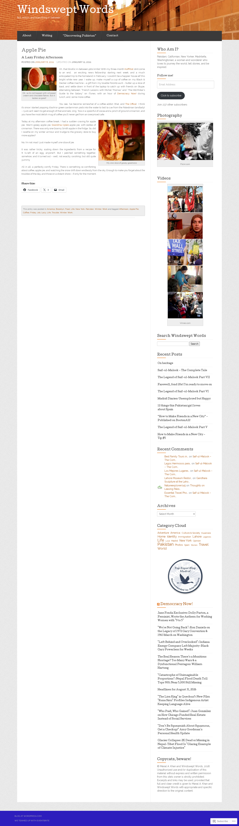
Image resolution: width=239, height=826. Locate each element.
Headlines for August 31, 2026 (177, 690)
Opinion (197, 540)
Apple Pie (134, 209)
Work (104, 209)
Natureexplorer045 (175, 485)
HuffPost (129, 69)
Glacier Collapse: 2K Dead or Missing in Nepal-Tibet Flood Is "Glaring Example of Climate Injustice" (184, 744)
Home (161, 536)
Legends (207, 537)
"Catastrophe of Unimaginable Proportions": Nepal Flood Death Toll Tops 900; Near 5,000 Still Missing (183, 679)
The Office (130, 104)
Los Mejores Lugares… (176, 470)
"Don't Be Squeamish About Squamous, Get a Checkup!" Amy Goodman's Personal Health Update (184, 730)
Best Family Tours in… (176, 456)
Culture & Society (191, 532)
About (26, 35)
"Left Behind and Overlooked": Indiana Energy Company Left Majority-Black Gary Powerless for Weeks (184, 646)
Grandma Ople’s (60, 125)
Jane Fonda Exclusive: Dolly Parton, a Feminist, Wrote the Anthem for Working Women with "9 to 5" (185, 617)
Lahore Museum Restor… (178, 478)
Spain (186, 545)
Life (73, 209)
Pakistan (90, 209)
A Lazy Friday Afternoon (42, 57)
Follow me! (165, 75)
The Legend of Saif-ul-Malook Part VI (183, 391)
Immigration (184, 536)
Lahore (197, 536)
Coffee (26, 212)
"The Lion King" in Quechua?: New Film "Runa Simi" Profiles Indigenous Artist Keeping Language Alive (184, 701)
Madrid (174, 541)
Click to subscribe (171, 95)
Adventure (163, 532)
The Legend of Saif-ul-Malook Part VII (184, 377)
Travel (204, 545)
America (51, 209)
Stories (194, 545)
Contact (112, 35)
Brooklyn (60, 209)
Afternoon (123, 209)
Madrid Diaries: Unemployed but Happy (184, 399)
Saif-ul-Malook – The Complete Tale (182, 370)
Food (67, 209)
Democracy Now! (126, 93)
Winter (98, 209)
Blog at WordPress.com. (28, 816)
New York (80, 209)
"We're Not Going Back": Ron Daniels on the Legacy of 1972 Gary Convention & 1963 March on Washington (184, 632)
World (162, 548)
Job (38, 212)
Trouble (55, 212)
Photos (179, 544)
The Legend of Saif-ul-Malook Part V (183, 427)
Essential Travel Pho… (176, 492)
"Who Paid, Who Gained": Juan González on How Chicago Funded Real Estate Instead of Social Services (184, 715)
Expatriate (206, 533)
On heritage (165, 363)
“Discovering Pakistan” (79, 36)
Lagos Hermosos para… (177, 463)
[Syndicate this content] (158, 604)
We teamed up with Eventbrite (32, 820)
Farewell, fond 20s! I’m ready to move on (185, 384)
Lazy (43, 212)
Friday (33, 212)
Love (168, 541)
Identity (172, 536)
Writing (47, 35)
